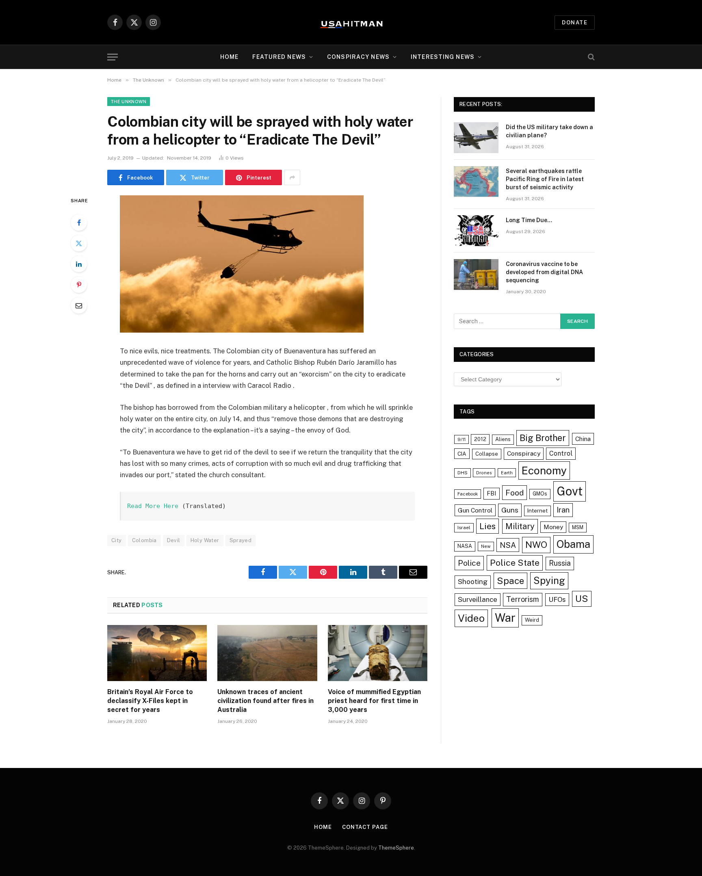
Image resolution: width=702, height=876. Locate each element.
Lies (487, 526)
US (581, 598)
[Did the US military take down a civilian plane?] (476, 137)
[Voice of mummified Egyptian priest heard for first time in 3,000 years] (377, 653)
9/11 (461, 439)
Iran (563, 510)
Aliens (503, 439)
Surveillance (477, 599)
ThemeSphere (396, 848)
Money (553, 526)
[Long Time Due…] (476, 230)
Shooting (473, 582)
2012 (480, 439)
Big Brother (543, 438)
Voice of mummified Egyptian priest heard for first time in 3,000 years (374, 701)
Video (471, 618)
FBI (491, 493)
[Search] (590, 57)
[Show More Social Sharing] (292, 177)
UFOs (557, 599)
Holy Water (205, 540)
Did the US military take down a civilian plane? (549, 131)
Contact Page (365, 827)
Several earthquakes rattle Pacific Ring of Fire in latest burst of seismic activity (545, 179)
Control (560, 453)
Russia (560, 563)
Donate (574, 22)
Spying (549, 580)
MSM (577, 527)
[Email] (79, 305)
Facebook (467, 494)
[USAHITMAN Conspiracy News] (351, 22)
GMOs (540, 494)
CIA (461, 453)
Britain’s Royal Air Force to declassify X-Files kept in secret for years (150, 701)
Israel (463, 527)
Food (514, 492)
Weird (532, 620)
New (486, 546)
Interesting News (442, 57)
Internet (537, 510)
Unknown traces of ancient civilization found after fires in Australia (265, 701)
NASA (464, 546)
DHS (462, 473)
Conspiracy (523, 453)
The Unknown (128, 101)
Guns (509, 510)
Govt (570, 491)
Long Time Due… (529, 220)
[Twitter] (79, 243)
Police (469, 562)
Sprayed (241, 540)
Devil (173, 540)
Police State (515, 563)
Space (510, 580)
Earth (507, 472)
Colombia (144, 540)
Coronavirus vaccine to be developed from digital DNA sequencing (544, 272)
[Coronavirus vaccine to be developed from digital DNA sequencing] (476, 274)
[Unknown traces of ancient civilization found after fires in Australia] (267, 653)
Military (520, 526)
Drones (484, 472)
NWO (536, 544)
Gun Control (475, 510)
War (505, 617)
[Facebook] (79, 222)
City (116, 540)
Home (229, 57)
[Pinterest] (79, 285)
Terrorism (522, 599)
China (583, 438)
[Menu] (112, 57)
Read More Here (152, 506)
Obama (573, 544)
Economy (544, 470)
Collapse (486, 453)
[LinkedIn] (79, 264)
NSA (508, 545)
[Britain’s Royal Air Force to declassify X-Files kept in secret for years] (157, 653)
